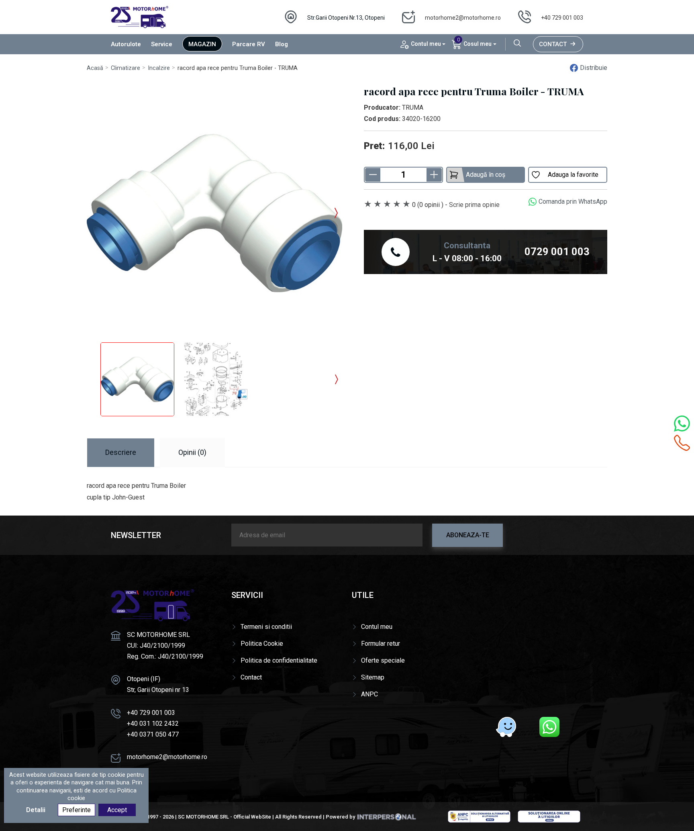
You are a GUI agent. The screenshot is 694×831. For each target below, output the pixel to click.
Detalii (35, 810)
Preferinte (76, 810)
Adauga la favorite (573, 174)
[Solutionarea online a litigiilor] (549, 816)
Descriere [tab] (120, 452)
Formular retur (380, 643)
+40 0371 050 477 (153, 734)
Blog (281, 44)
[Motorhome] (139, 16)
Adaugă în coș (485, 174)
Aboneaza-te (467, 535)
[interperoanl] (386, 817)
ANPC (369, 694)
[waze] (506, 727)
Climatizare (125, 68)
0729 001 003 (557, 252)
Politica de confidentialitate (279, 660)
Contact (553, 44)
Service (161, 44)
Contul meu (376, 626)
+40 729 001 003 (562, 17)
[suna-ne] (682, 443)
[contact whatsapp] (682, 424)
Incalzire (159, 68)
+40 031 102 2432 (153, 723)
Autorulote (126, 44)
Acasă (95, 68)
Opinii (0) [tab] (192, 452)
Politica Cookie (262, 643)
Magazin (202, 44)
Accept (117, 810)
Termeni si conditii (266, 626)
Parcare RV (248, 44)
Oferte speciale (383, 660)
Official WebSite (252, 817)
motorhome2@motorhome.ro (463, 17)
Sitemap (372, 677)
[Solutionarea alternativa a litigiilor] (479, 816)
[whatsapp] (549, 727)
